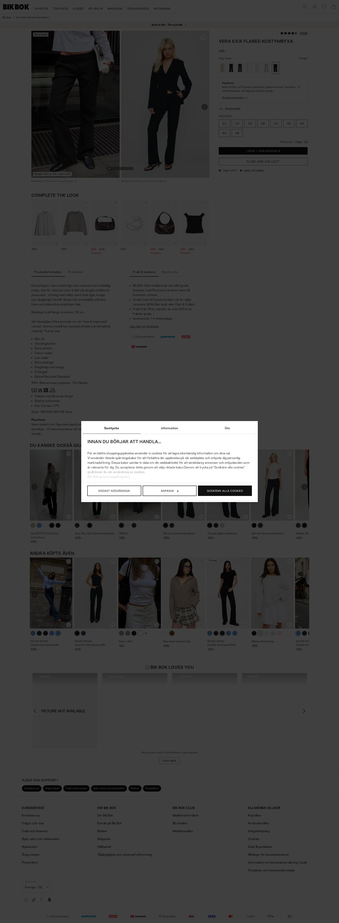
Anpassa (167, 490)
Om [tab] (227, 428)
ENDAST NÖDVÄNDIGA (114, 490)
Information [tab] (169, 428)
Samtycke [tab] (111, 428)
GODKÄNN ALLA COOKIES (225, 490)
